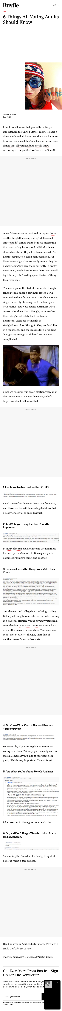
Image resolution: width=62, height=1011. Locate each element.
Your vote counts (28, 625)
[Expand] (47, 982)
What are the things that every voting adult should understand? (30, 238)
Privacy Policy (8, 1004)
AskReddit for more (33, 944)
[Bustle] (11, 5)
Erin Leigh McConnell (25, 956)
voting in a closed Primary (18, 751)
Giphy (49, 956)
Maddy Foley (10, 114)
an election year (41, 391)
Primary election (12, 548)
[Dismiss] (57, 982)
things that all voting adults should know (26, 145)
